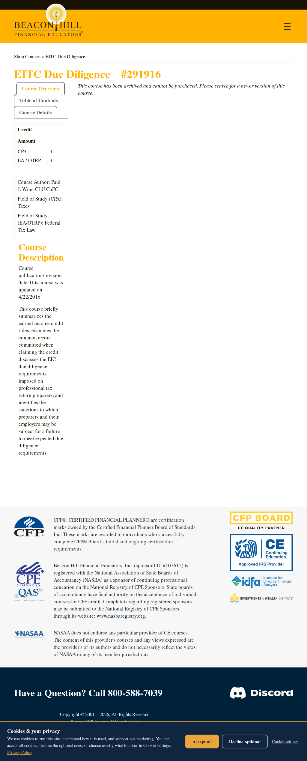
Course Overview (41, 88)
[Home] (48, 22)
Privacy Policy (19, 752)
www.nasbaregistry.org (121, 615)
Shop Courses (27, 56)
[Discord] (261, 693)
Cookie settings (285, 741)
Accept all (202, 741)
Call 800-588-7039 (125, 692)
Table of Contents (38, 100)
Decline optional (245, 741)
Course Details (35, 112)
